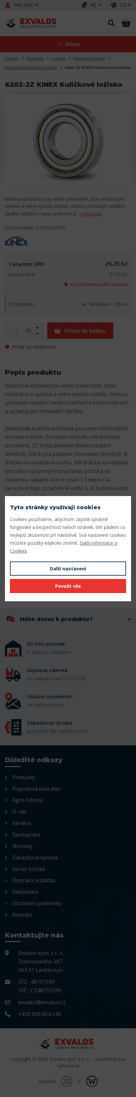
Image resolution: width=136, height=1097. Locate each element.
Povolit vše (68, 586)
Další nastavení (68, 568)
